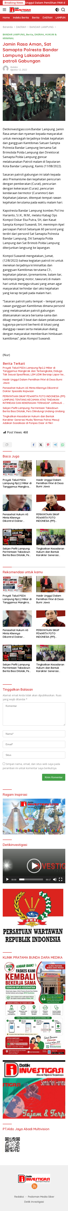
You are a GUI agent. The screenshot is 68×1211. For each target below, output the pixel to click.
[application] (34, 866)
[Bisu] (55, 879)
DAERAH (39, 34)
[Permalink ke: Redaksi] (6, 68)
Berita (29, 34)
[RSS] (34, 1186)
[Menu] (5, 10)
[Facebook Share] (33, 445)
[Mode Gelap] (57, 10)
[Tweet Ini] (41, 445)
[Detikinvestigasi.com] (20, 10)
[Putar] (7, 879)
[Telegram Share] (55, 445)
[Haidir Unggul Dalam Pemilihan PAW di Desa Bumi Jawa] (50, 468)
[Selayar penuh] (60, 879)
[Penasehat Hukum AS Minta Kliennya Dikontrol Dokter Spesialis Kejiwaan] (17, 503)
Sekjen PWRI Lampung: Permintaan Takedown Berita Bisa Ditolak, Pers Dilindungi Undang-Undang (34, 409)
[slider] (31, 879)
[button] (34, 866)
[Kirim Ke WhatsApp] (62, 445)
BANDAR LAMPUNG (14, 34)
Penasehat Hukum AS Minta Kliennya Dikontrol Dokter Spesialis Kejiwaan (30, 389)
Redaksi (14, 67)
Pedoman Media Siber (41, 1196)
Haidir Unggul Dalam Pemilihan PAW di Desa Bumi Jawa (32, 381)
